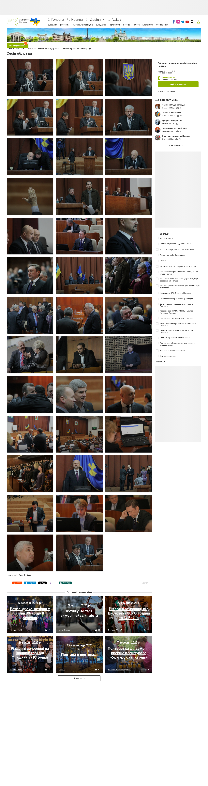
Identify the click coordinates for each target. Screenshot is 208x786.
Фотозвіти (64, 25)
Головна (57, 20)
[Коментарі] (146, 583)
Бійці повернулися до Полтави (176, 136)
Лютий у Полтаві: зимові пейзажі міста (79, 613)
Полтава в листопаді (79, 654)
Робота (136, 25)
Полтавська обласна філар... (119, 670)
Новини (77, 20)
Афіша (116, 20)
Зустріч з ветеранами (172, 120)
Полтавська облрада (171, 113)
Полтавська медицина (82, 25)
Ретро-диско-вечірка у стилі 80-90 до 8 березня (30, 613)
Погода (126, 25)
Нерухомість (114, 25)
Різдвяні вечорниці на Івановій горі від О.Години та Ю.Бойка (30, 652)
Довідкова (101, 25)
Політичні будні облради (173, 105)
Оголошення (162, 25)
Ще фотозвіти (79, 678)
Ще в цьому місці (176, 145)
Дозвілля (52, 25)
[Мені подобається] (143, 583)
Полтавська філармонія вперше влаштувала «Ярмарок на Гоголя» (129, 652)
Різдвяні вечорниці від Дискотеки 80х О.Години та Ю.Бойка (129, 613)
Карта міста (147, 25)
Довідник (97, 20)
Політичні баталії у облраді (174, 128)
